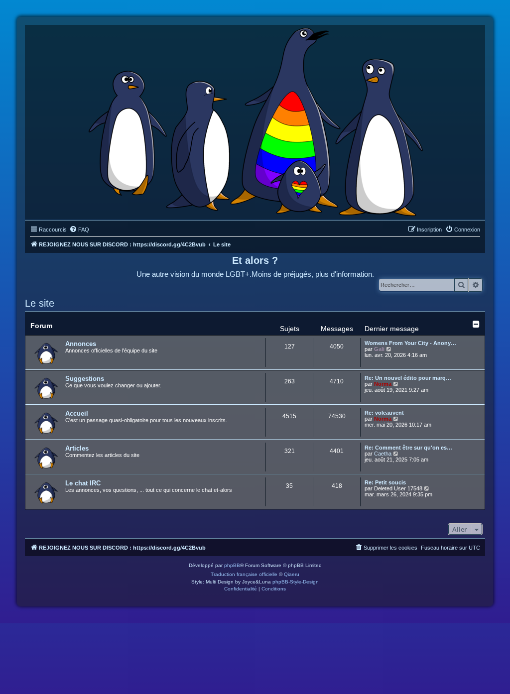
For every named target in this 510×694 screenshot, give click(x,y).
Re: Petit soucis (385, 482)
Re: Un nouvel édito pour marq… (408, 378)
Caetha (382, 454)
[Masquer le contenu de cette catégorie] (476, 324)
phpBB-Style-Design (295, 581)
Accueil (76, 413)
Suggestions (84, 378)
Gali (379, 349)
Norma (382, 384)
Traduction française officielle (244, 574)
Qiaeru (291, 574)
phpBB (232, 565)
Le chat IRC (83, 483)
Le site (39, 303)
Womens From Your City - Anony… (410, 343)
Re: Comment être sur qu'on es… (408, 448)
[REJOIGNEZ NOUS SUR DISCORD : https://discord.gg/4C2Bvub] (255, 120)
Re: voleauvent (384, 413)
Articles (77, 448)
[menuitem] (79, 229)
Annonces (80, 343)
